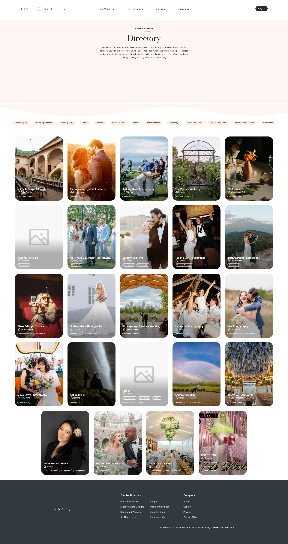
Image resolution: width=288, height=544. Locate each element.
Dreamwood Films (132, 257)
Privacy (187, 512)
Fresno (50, 466)
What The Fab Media (56, 463)
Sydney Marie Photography (138, 189)
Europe (181, 192)
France (129, 393)
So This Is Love (128, 517)
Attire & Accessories (244, 123)
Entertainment (153, 123)
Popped (154, 501)
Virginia (76, 329)
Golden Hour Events (160, 463)
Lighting (157, 398)
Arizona (181, 261)
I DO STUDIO (208, 455)
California (235, 329)
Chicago (130, 192)
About (186, 501)
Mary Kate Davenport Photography (90, 257)
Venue (85, 123)
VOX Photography (238, 326)
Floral (135, 123)
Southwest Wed (158, 517)
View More (268, 123)
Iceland (76, 398)
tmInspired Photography (189, 326)
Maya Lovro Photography (32, 395)
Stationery (173, 123)
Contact (187, 506)
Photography (21, 123)
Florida (103, 466)
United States (132, 329)
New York (25, 398)
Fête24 (126, 390)
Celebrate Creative (222, 527)
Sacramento (236, 261)
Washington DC (238, 192)
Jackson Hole (27, 329)
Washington (183, 329)
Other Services (194, 123)
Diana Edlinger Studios (30, 326)
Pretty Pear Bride (129, 501)
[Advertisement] (144, 82)
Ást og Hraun (78, 395)
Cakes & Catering (218, 123)
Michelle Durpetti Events (31, 189)
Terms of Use (190, 517)
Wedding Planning (44, 123)
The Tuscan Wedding (187, 189)
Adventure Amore (28, 257)
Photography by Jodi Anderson (88, 189)
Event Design (118, 123)
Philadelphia (78, 192)
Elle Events (233, 189)
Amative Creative (185, 395)
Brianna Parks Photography (243, 257)
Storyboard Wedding (130, 512)
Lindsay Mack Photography (86, 326)
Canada (182, 398)
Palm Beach (26, 192)
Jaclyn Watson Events (240, 395)
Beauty (226, 462)
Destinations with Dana (110, 463)
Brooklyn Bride (157, 512)
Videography (67, 123)
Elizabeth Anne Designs (132, 506)
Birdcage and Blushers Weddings (142, 326)
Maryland (77, 261)
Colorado (25, 261)
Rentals (100, 123)
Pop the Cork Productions (190, 257)
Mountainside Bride (160, 506)
